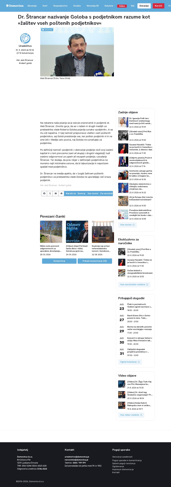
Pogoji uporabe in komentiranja (127, 460)
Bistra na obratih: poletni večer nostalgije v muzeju (139, 328)
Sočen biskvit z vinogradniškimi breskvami (139, 271)
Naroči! (158, 6)
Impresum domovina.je (123, 469)
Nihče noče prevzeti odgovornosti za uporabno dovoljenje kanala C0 (50, 248)
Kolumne (109, 6)
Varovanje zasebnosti (122, 457)
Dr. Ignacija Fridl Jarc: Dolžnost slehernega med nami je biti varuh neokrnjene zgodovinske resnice (139, 121)
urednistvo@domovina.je (77, 457)
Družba (77, 6)
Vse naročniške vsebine (132, 284)
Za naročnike (106, 193)
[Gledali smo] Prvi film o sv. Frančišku (140, 132)
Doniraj (81, 193)
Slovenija (32, 6)
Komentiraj (59, 261)
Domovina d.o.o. (25, 457)
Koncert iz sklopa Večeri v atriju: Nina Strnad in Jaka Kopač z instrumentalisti (139, 339)
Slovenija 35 (93, 6)
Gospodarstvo (60, 6)
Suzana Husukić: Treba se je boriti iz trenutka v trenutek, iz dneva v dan (140, 147)
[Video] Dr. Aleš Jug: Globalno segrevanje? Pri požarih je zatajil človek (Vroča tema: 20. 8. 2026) (139, 393)
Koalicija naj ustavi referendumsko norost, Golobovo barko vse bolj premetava (101, 248)
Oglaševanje (118, 466)
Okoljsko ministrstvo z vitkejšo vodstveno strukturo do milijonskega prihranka (140, 186)
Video (122, 6)
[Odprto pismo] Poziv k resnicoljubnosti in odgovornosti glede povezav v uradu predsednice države (140, 160)
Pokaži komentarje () (95, 261)
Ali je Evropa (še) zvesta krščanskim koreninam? (141, 198)
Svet (45, 6)
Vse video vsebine (129, 415)
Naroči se (71, 193)
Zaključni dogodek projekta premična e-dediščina (137, 350)
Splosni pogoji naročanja (123, 463)
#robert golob (25, 63)
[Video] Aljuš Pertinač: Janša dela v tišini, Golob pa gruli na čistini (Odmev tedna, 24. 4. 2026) (77, 248)
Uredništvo (25, 46)
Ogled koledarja (128, 362)
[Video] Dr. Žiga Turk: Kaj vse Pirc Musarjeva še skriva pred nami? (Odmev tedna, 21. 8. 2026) (139, 382)
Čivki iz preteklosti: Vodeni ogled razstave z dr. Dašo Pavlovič (139, 305)
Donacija (144, 6)
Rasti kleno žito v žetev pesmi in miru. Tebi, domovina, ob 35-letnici (138, 316)
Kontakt (116, 472)
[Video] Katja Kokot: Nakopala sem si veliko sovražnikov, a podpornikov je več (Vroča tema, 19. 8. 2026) (139, 404)
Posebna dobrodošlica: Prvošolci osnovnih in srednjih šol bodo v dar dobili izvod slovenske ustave (140, 213)
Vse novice (93, 193)
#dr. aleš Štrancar (24, 60)
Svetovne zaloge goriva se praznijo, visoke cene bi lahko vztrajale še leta (140, 173)
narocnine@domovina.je (76, 460)
